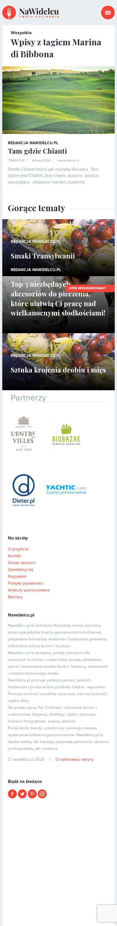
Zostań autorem (21, 562)
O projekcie (18, 549)
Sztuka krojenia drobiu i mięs (58, 369)
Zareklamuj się (20, 569)
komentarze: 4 (68, 160)
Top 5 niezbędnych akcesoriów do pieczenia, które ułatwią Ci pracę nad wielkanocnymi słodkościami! (58, 298)
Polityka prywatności (25, 583)
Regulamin (17, 576)
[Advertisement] (58, 861)
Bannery (15, 597)
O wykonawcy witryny (75, 759)
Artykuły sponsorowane (29, 590)
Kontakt (14, 555)
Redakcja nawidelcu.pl (33, 143)
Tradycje (16, 160)
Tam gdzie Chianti (37, 150)
